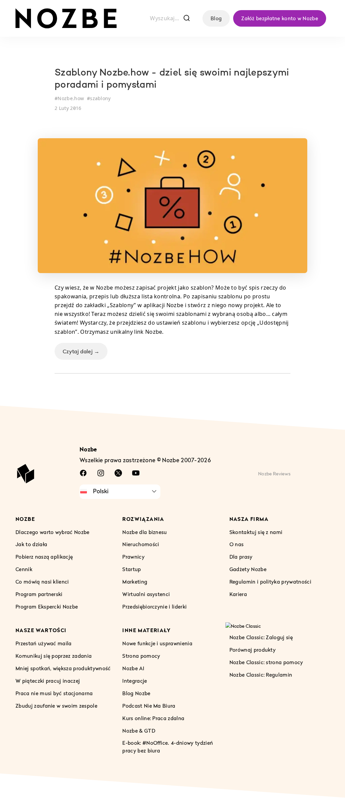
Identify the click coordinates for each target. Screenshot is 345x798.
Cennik (23, 569)
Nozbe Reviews (274, 473)
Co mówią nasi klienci (42, 582)
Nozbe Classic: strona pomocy (266, 662)
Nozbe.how (71, 98)
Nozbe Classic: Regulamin (260, 675)
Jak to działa (31, 544)
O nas (236, 544)
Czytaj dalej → (81, 351)
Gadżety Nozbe (247, 569)
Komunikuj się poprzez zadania (53, 656)
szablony (100, 98)
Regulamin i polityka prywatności (270, 582)
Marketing (134, 582)
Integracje (134, 681)
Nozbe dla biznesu (144, 532)
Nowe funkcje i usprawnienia (157, 643)
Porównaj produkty (252, 650)
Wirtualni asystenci (146, 594)
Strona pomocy (141, 656)
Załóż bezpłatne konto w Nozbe (279, 18)
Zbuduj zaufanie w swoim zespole (56, 706)
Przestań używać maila (43, 643)
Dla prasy (241, 557)
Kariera (238, 594)
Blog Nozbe (136, 693)
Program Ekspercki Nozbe (46, 607)
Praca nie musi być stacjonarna (54, 693)
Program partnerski (39, 594)
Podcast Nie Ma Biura (148, 706)
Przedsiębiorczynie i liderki (154, 607)
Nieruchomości (140, 544)
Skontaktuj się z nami (256, 532)
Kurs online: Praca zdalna (153, 718)
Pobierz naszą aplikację (44, 557)
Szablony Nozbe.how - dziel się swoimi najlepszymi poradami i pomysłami (172, 79)
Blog (216, 18)
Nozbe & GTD (138, 731)
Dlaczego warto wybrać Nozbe (52, 532)
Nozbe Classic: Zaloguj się (261, 637)
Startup (131, 569)
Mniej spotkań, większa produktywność (63, 668)
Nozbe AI (133, 668)
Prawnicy (133, 557)
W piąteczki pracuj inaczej (47, 681)
